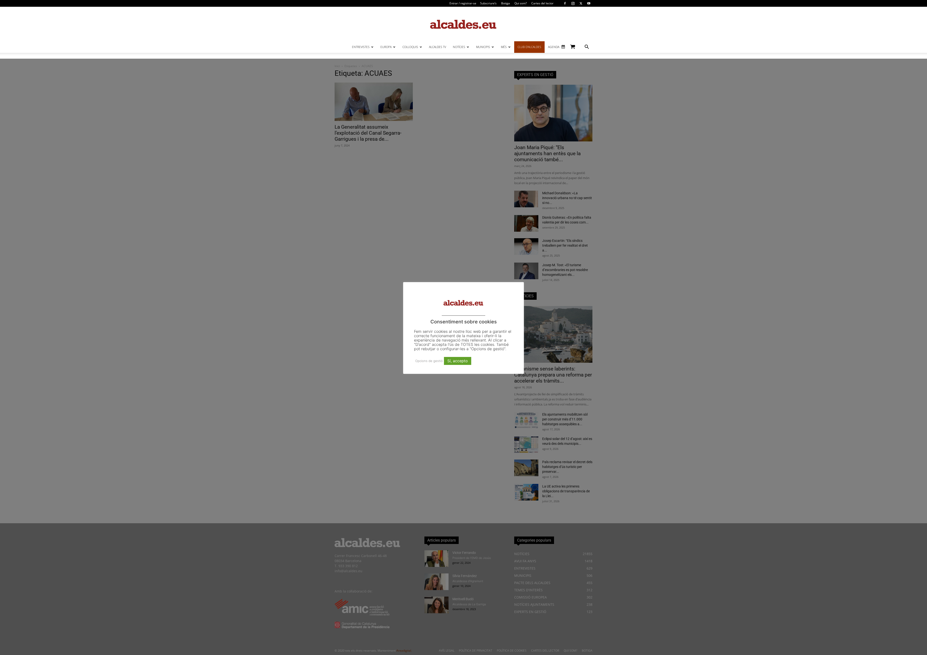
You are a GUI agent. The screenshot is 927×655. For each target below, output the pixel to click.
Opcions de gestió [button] (429, 361)
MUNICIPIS (483, 47)
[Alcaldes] (463, 24)
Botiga (505, 3)
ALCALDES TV (437, 47)
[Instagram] (572, 3)
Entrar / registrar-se (462, 3)
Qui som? (520, 3)
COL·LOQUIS (410, 47)
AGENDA (553, 47)
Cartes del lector (542, 3)
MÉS (504, 47)
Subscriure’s (488, 3)
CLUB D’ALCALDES (529, 47)
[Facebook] (565, 3)
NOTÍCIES (459, 47)
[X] (580, 3)
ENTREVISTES (361, 47)
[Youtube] (588, 3)
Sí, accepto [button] (457, 360)
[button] (586, 47)
